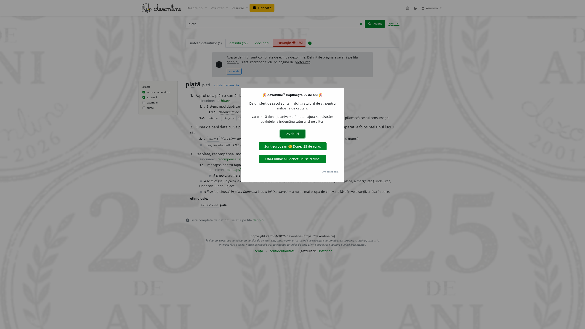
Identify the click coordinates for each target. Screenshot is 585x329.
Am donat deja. (330, 171)
